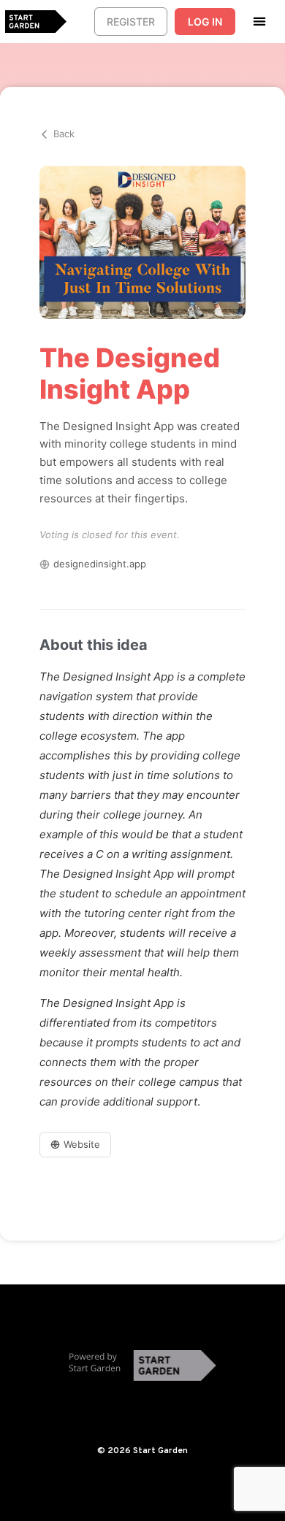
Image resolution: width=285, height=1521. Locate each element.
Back (64, 133)
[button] (260, 21)
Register (131, 21)
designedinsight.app (99, 564)
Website (82, 1144)
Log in (205, 21)
